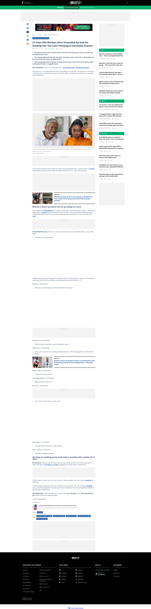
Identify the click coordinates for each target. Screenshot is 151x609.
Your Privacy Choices (77, 608)
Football (101, 86)
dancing (88, 480)
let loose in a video (51, 465)
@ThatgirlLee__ (49, 210)
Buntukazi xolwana (84, 516)
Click (45, 232)
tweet (44, 212)
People (60, 7)
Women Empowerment (87, 7)
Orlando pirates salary (44, 516)
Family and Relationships (50, 35)
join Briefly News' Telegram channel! (76, 68)
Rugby (101, 169)
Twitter (92, 169)
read (34, 216)
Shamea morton (71, 516)
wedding (89, 486)
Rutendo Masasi (51, 48)
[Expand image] (93, 115)
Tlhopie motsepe (42, 518)
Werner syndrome (58, 516)
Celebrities (102, 77)
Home (34, 35)
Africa (101, 151)
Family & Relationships (71, 7)
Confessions (102, 58)
